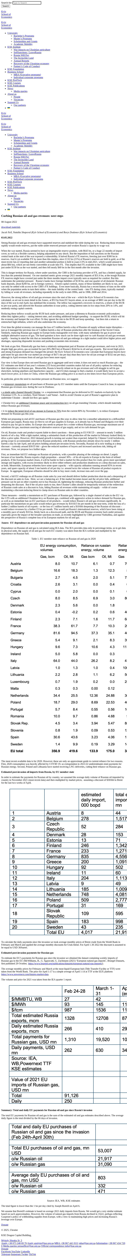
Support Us (13, 102)
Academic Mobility (23, 44)
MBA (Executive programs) (27, 74)
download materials (10, 227)
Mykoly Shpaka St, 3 (11, 1240)
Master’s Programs (23, 38)
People (17, 96)
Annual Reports (21, 60)
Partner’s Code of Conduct (27, 66)
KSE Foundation (15, 69)
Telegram (5, 1254)
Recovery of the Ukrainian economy (31, 63)
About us (11, 94)
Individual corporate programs (28, 77)
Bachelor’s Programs (24, 35)
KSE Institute (14, 47)
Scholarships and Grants (25, 41)
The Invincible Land (24, 58)
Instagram (16, 1254)
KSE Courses (14, 83)
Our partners (20, 105)
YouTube (15, 1251)
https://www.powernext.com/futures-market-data (24, 974)
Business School (15, 72)
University (12, 33)
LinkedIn (25, 1251)
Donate (4, 1224)
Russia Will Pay (21, 55)
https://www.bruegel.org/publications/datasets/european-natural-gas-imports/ (65, 963)
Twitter (24, 1254)
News (10, 88)
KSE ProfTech (14, 80)
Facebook (6, 1251)
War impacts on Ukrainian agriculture (32, 49)
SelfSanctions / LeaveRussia (27, 52)
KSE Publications (16, 85)
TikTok (32, 1254)
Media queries (20, 91)
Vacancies (18, 99)
